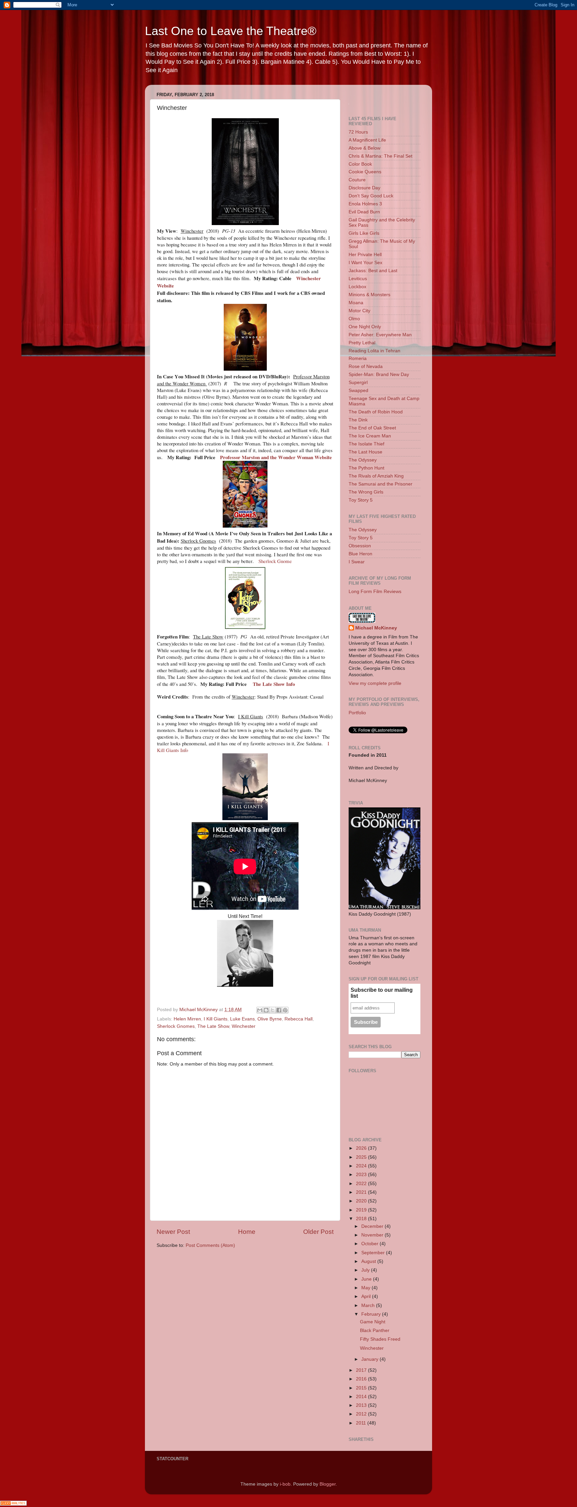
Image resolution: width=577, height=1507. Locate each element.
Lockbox (357, 286)
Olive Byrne (269, 1018)
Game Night (372, 1321)
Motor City (359, 310)
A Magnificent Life (367, 140)
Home (246, 1231)
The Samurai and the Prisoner (380, 484)
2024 (362, 1165)
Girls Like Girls (364, 233)
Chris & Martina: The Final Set (380, 156)
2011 (361, 1423)
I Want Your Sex (365, 262)
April (366, 1296)
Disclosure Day (364, 187)
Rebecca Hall (298, 1018)
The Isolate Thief (366, 443)
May (366, 1287)
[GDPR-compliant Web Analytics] (13, 1504)
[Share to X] (272, 1010)
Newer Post (173, 1231)
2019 (362, 1209)
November (373, 1235)
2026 (362, 1148)
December (373, 1226)
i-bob (285, 1484)
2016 (362, 1378)
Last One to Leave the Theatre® (231, 31)
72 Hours (358, 132)
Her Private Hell (365, 254)
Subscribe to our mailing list (382, 993)
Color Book (360, 164)
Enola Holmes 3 (365, 203)
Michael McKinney (376, 627)
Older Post (318, 1231)
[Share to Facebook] (278, 1010)
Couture (357, 179)
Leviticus (358, 278)
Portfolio (357, 712)
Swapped (358, 390)
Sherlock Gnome (275, 561)
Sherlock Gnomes (176, 1026)
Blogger (328, 1484)
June (367, 1279)
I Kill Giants (215, 1018)
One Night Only (365, 326)
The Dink (358, 419)
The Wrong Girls (366, 492)
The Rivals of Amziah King (376, 476)
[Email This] (259, 1010)
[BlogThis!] (266, 1010)
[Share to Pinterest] (285, 1010)
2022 (362, 1183)
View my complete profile (375, 683)
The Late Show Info (274, 684)
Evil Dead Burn (364, 211)
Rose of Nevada (366, 366)
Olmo (354, 318)
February (371, 1314)
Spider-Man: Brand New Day (379, 374)
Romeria (358, 358)
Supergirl (358, 382)
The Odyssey (363, 459)
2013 (362, 1405)
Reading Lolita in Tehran (374, 350)
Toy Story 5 (361, 500)
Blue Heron (360, 553)
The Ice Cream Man (370, 435)
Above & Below (364, 148)
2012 (362, 1414)
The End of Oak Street (372, 427)
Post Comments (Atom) (210, 1245)
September (373, 1252)
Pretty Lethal (362, 342)
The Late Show (213, 1026)
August (369, 1261)
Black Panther (374, 1330)
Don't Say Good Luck (371, 195)
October (370, 1243)
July (366, 1270)
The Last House (365, 451)
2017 (362, 1370)
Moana (356, 302)
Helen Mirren (187, 1018)
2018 (362, 1218)
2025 (362, 1157)
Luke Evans (242, 1018)
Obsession (360, 545)
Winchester (243, 1026)
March (368, 1305)
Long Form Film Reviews (375, 591)
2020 (362, 1200)
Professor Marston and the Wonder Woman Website (276, 457)
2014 (362, 1396)
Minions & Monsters (369, 294)
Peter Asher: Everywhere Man (380, 334)
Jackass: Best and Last (373, 270)
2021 (362, 1192)
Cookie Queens (365, 171)
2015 (362, 1387)
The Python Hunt (366, 467)
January (370, 1359)
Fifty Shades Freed (380, 1339)
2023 (362, 1174)
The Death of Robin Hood (376, 411)
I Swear (357, 561)
